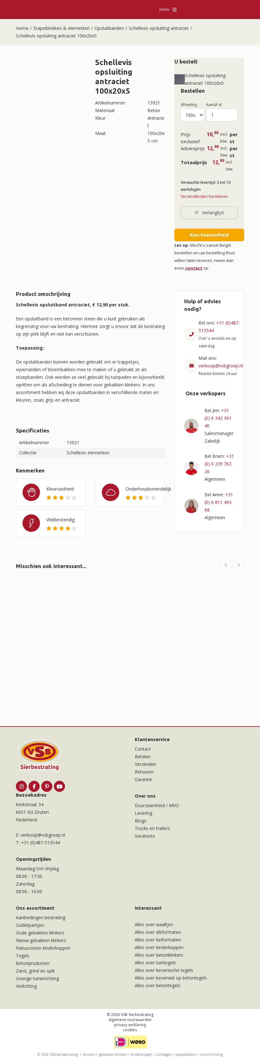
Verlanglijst (213, 213)
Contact (143, 749)
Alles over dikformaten (158, 932)
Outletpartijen (30, 925)
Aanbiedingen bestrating (40, 917)
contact (193, 268)
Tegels (22, 956)
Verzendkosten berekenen (204, 196)
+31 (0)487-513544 (40, 843)
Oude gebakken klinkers (40, 933)
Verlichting (26, 986)
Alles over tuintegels (155, 963)
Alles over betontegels (157, 985)
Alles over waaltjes (154, 924)
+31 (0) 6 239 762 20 (219, 463)
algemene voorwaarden (130, 1019)
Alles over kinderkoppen (159, 947)
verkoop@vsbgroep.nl (220, 366)
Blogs (140, 821)
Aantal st (214, 104)
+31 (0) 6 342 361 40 (218, 418)
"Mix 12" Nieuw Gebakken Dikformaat (56, 668)
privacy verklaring (130, 1024)
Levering (143, 813)
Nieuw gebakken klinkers (41, 940)
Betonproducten (32, 963)
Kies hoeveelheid (209, 235)
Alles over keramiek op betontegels (171, 978)
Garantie (143, 779)
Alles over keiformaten (158, 940)
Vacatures (145, 836)
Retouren (144, 772)
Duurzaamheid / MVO (157, 805)
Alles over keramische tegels (164, 970)
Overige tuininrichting (37, 978)
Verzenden (145, 764)
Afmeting (189, 104)
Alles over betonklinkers (159, 955)
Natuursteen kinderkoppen (43, 948)
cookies (130, 1030)
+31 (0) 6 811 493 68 (219, 502)
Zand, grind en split (35, 971)
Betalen (143, 756)
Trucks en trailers (152, 828)
